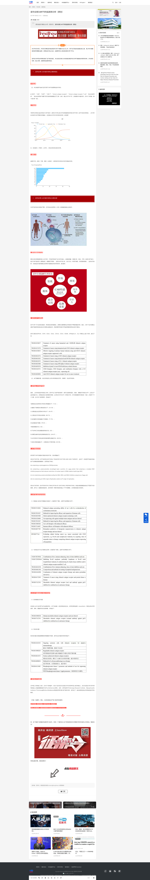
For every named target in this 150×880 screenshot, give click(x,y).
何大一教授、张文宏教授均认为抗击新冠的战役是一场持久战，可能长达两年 (84, 830)
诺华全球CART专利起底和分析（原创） (66, 24)
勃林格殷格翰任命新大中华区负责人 (40, 830)
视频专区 (50, 2)
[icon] (105, 871)
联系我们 (90, 2)
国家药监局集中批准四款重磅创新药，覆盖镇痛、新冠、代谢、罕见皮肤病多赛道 (109, 64)
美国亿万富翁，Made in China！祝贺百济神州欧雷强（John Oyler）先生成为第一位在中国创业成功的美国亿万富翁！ (40, 852)
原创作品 (45, 15)
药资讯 (42, 2)
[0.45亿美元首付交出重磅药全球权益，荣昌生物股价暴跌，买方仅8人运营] (62, 843)
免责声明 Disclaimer (76, 867)
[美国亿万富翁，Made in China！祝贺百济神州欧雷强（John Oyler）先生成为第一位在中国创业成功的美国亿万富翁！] (40, 843)
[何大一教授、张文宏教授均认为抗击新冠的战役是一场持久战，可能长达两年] (84, 821)
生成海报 (34, 877)
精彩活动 (56, 2)
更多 (118, 32)
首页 (38, 2)
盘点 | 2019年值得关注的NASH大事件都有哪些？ (62, 830)
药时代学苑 (75, 2)
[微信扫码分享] (39, 877)
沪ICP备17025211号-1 (69, 873)
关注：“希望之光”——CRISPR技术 (84, 852)
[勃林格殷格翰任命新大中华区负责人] (40, 821)
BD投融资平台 (65, 2)
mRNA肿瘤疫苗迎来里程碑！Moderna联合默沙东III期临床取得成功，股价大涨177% (110, 37)
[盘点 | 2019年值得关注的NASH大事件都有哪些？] (62, 821)
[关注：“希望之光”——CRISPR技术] (84, 843)
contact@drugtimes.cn (76, 875)
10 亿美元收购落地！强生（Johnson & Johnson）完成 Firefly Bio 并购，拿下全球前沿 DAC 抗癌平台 (109, 55)
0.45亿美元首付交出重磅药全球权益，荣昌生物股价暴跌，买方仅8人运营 (62, 852)
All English (82, 2)
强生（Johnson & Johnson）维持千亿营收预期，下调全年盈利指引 (109, 46)
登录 (116, 2)
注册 (120, 2)
